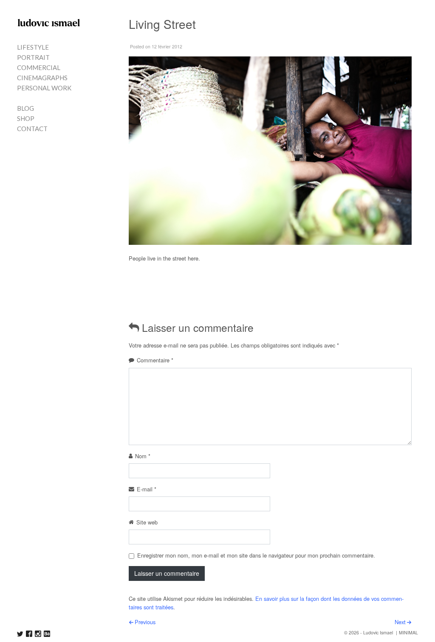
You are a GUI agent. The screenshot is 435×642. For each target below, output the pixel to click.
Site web (147, 522)
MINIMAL (408, 632)
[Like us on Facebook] (29, 633)
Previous (145, 622)
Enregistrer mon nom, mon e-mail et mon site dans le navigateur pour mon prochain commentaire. (256, 555)
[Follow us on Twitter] (20, 633)
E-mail (146, 489)
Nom (142, 456)
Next (400, 622)
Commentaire (155, 360)
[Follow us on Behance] (47, 633)
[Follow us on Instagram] (38, 633)
